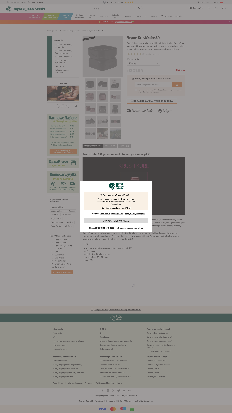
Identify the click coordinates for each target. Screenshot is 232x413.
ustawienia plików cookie (111, 213)
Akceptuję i (117, 213)
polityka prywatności (135, 213)
